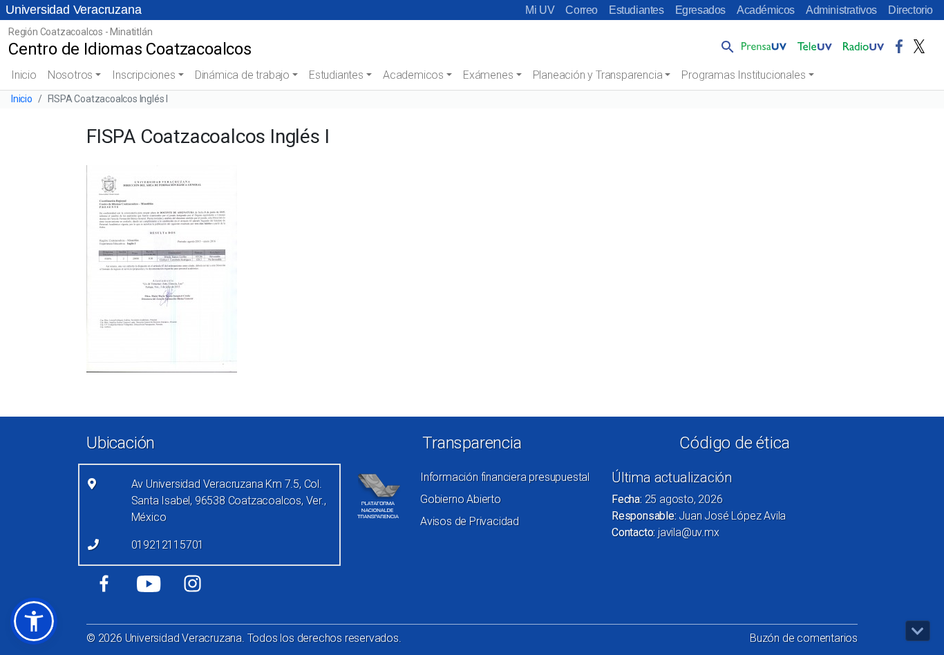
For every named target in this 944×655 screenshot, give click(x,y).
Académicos (766, 10)
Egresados (700, 10)
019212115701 (168, 544)
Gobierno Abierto (460, 499)
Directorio (910, 10)
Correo (581, 10)
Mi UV (539, 10)
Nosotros (70, 75)
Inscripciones (143, 75)
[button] (725, 46)
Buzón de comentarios (804, 638)
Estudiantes (636, 10)
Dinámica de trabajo (242, 75)
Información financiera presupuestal (504, 477)
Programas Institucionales (743, 75)
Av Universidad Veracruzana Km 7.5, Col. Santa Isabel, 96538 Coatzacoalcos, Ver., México (228, 500)
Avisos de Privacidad (469, 521)
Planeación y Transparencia (598, 75)
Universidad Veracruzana (73, 10)
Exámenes (488, 75)
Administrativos (841, 10)
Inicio (24, 75)
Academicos (413, 75)
